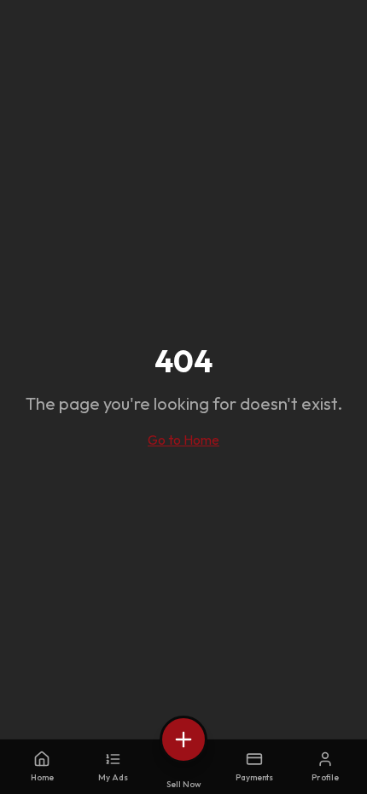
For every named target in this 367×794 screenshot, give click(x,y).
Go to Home (183, 439)
